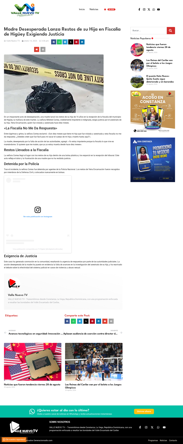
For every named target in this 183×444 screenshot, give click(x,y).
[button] (53, 42)
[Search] (171, 30)
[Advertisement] (152, 202)
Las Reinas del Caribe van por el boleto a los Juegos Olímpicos (159, 63)
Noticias (94, 9)
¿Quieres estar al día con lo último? (63, 410)
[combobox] (148, 30)
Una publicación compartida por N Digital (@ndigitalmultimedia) (38, 249)
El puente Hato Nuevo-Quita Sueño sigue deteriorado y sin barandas (160, 79)
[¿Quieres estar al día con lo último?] (32, 411)
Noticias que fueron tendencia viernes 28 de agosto (32, 384)
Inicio (82, 9)
